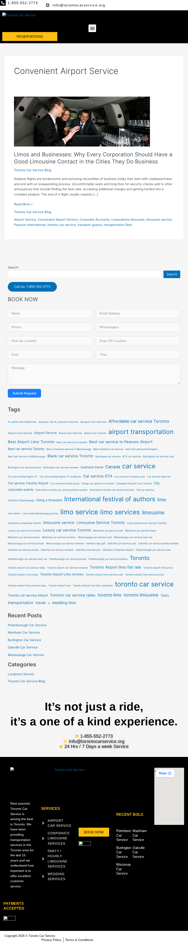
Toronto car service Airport (28, 595)
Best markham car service (108, 449)
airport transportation (141, 432)
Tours (164, 595)
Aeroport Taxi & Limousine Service (58, 421)
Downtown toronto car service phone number (62, 489)
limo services (120, 512)
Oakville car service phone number (158, 543)
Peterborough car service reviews (108, 559)
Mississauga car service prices (26, 543)
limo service (79, 512)
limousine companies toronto (24, 523)
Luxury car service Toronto (67, 530)
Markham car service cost (108, 530)
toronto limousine (141, 594)
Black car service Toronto (70, 456)
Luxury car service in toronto (24, 530)
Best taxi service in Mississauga (26, 456)
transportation (20, 602)
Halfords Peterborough (21, 500)
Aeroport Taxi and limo (93, 421)
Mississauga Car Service (26, 655)
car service (138, 466)
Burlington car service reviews (61, 467)
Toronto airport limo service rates (27, 585)
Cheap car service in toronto (97, 483)
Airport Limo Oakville (20, 433)
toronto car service (61, 225)
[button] (92, 28)
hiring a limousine (49, 500)
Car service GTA (97, 476)
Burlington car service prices (24, 467)
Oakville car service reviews (57, 549)
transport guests (89, 225)
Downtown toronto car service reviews (112, 489)
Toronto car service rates (72, 595)
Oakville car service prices (23, 549)
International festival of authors (109, 499)
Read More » (23, 204)
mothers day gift (95, 543)
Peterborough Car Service (27, 625)
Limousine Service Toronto (101, 522)
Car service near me (158, 476)
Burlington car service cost (158, 456)
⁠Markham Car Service (24, 632)
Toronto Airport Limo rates (23, 574)
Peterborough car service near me (27, 559)
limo (161, 499)
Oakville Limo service (88, 549)
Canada (112, 466)
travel (41, 602)
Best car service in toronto (72, 442)
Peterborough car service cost (153, 549)
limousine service (159, 219)
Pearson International (30, 225)
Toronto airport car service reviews (67, 567)
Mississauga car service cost (95, 537)
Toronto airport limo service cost (104, 574)
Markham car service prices (24, 537)
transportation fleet (118, 225)
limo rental (14, 513)
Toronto (139, 558)
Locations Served (21, 674)
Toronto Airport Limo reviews (61, 574)
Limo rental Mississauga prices (40, 513)
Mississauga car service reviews (65, 543)
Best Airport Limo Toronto (31, 441)
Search (13, 267)
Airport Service (25, 219)
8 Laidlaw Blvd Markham (22, 421)
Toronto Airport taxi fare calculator (93, 585)
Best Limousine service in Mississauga (68, 449)
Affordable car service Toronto (138, 421)
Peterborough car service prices (67, 559)
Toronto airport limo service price (144, 574)
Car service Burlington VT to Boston (60, 476)
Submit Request (24, 393)
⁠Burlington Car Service (24, 640)
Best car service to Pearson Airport (120, 441)
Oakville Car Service (23, 647)
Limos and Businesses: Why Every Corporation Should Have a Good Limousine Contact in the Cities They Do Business (93, 158)
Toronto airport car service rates (26, 567)
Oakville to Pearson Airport (118, 549)
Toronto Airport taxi (59, 585)
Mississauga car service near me (133, 537)
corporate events (20, 489)
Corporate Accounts (94, 219)
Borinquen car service (108, 456)
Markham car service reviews (59, 537)
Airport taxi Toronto (95, 433)
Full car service (145, 489)
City (157, 483)
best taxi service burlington (141, 449)
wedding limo (64, 602)
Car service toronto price (64, 483)
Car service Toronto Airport (28, 483)
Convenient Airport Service (58, 219)
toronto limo (109, 594)
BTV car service (132, 456)
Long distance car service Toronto (146, 523)
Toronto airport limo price (158, 567)
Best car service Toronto (26, 449)
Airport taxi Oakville (70, 433)
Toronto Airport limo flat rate (115, 567)
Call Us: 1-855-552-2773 (32, 286)
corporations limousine (127, 219)
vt (49, 603)
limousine (153, 512)
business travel (92, 467)
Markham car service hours (140, 530)
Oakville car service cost (122, 543)
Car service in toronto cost (129, 476)
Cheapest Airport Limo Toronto (134, 483)
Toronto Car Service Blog (32, 170)
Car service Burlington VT (23, 476)
